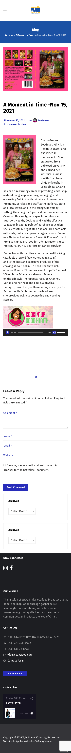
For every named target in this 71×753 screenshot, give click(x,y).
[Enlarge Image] (35, 69)
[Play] (7, 332)
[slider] (61, 332)
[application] (35, 332)
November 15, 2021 (14, 120)
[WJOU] (35, 10)
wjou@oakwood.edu (19, 654)
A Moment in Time (16, 124)
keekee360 (44, 120)
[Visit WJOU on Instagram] (5, 569)
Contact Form (15, 660)
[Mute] (54, 332)
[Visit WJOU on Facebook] (11, 569)
